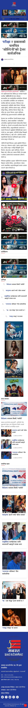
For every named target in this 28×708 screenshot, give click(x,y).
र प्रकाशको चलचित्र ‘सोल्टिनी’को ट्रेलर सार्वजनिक (14, 48)
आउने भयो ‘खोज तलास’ (16, 291)
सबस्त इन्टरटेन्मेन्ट (8, 59)
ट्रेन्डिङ (3, 280)
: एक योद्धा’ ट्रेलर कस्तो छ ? (15, 310)
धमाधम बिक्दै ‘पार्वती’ (16, 284)
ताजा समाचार (5, 399)
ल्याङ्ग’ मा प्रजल (15, 316)
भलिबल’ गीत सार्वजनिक (16, 304)
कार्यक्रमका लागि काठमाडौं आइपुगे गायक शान (15, 297)
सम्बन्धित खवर (5, 464)
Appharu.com (19, 706)
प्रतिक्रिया (4, 252)
